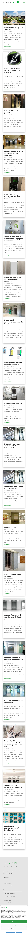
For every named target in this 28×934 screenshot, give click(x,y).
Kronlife (10, 31)
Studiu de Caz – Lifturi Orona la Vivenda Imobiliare (12, 279)
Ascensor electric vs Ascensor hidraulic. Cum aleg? (13, 659)
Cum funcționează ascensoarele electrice (13, 786)
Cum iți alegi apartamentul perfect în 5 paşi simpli (13, 828)
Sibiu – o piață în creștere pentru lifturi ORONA (12, 196)
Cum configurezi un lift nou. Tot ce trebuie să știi (13, 617)
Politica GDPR (19, 932)
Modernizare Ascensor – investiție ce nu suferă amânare (13, 70)
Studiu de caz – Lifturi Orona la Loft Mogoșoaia (13, 238)
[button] (26, 907)
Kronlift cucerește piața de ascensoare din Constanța (13, 153)
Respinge (14, 925)
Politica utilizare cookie (10, 932)
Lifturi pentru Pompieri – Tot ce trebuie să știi (13, 364)
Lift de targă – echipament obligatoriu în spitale (13, 322)
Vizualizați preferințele (14, 928)
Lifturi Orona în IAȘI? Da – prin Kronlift (13, 28)
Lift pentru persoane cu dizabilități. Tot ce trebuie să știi (13, 446)
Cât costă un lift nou (12, 527)
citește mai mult (7, 46)
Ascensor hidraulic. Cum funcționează (13, 701)
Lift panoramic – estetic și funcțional (13, 404)
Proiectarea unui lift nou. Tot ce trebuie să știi (14, 487)
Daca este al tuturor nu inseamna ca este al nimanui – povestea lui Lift (13, 744)
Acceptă (14, 921)
